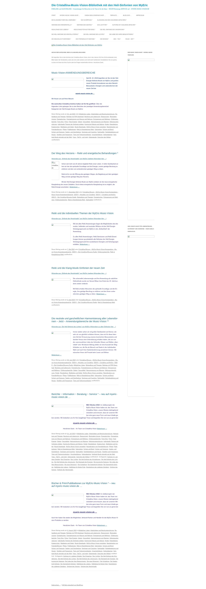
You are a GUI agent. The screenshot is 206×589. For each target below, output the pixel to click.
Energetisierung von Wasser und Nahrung (79, 119)
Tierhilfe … (114, 15)
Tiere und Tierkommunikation (82, 134)
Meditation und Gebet (67, 127)
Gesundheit (86, 122)
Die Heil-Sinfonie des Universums (64, 462)
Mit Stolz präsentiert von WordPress (72, 585)
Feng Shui (60, 122)
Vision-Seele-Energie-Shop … (95, 15)
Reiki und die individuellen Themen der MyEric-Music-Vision (83, 213)
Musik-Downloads (80, 127)
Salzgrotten (98, 129)
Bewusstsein (105, 116)
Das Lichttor (74, 459)
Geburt (80, 122)
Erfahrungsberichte (61, 200)
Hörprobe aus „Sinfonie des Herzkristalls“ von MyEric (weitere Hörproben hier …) (79, 159)
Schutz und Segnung (58, 132)
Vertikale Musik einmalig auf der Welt (103, 454)
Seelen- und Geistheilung (73, 132)
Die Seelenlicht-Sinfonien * (61, 39)
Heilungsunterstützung (96, 441)
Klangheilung (114, 124)
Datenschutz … (56, 585)
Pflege (65, 129)
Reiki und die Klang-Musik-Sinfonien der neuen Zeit (78, 268)
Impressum (140, 15)
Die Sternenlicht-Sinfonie (68, 564)
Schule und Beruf (108, 129)
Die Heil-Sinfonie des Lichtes (67, 559)
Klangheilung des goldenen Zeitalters (97, 467)
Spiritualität (100, 132)
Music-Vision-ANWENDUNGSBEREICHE (73, 72)
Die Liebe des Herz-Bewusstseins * (121, 34)
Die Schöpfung (82, 464)
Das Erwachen (65, 459)
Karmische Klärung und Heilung (94, 124)
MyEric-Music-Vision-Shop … (70, 15)
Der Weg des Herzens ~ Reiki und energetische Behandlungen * (85, 153)
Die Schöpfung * (86, 20)
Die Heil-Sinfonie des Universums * (112, 29)
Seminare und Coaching (89, 132)
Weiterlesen (75, 187)
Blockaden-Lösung (94, 436)
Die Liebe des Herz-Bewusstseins (75, 561)
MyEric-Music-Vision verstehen (96, 127)
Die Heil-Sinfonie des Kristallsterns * (65, 34)
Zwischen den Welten (104, 137)
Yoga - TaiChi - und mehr (80, 137)
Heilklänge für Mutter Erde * (84, 29)
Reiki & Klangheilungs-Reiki (85, 129)
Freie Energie (73, 122)
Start (54, 15)
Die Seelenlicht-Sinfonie (95, 464)
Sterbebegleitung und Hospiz (92, 452)
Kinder (107, 124)
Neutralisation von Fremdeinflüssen (97, 446)
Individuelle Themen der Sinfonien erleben (71, 124)
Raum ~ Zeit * (130, 39)
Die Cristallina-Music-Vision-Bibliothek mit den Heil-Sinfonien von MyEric (100, 5)
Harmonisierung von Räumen (100, 122)
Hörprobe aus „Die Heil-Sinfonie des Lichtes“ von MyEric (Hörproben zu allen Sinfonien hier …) (84, 327)
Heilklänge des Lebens (61, 467)
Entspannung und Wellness (101, 119)
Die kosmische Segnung (101, 462)
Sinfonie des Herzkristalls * (62, 25)
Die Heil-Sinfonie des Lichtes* (94, 34)
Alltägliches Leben (84, 114)
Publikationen (71, 129)
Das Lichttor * (102, 25)
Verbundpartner (107, 134)
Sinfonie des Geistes (73, 566)
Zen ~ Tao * (117, 39)
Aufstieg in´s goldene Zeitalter (72, 556)
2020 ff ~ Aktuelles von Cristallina (84, 194)
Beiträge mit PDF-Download (75, 116)
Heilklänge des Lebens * (60, 29)
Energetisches (61, 119)
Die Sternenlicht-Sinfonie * (85, 39)
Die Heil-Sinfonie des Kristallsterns (89, 459)
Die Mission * (104, 39)
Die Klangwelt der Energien (84, 462)
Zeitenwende (93, 137)
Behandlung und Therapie (85, 197)
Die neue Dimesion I (70, 464)
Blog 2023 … (127, 15)
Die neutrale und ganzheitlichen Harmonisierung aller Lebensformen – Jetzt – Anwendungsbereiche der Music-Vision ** (85, 320)
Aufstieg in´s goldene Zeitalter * (124, 25)
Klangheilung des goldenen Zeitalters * (112, 20)
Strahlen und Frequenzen (64, 134)
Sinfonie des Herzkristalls (65, 470)
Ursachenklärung (97, 134)
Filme (66, 122)
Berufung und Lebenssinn (92, 116)
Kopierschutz (56, 127)
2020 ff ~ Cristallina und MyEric (105, 194)
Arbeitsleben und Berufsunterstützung (102, 114)
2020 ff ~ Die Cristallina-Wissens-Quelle (64, 197)
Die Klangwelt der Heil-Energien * (64, 20)
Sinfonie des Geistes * (84, 25)
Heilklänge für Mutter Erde (77, 467)
